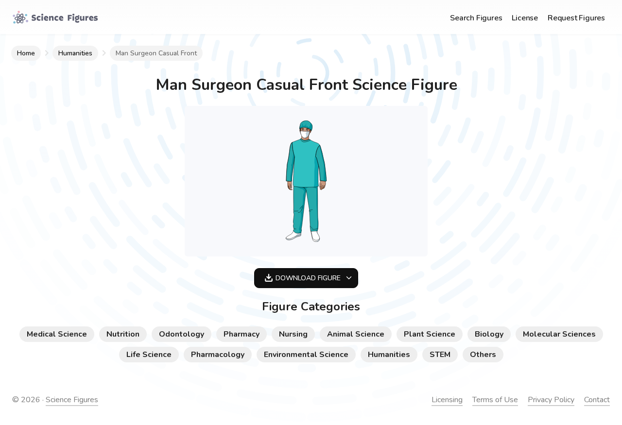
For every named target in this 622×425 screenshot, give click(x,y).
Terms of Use (495, 399)
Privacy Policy (551, 399)
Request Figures (576, 18)
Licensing (447, 399)
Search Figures (476, 18)
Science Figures (72, 399)
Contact (597, 399)
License (525, 18)
